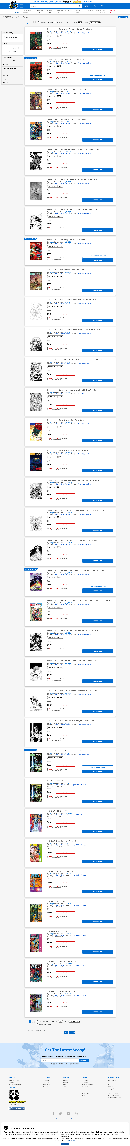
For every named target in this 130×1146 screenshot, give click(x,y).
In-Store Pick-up (112, 1080)
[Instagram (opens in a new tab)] (76, 1114)
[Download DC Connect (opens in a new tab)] (20, 1108)
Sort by (86, 22)
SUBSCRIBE (84, 1060)
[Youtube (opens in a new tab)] (68, 1114)
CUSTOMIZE (57, 1144)
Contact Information (14, 1080)
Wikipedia (11, 1082)
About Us (12, 1077)
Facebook (65, 1080)
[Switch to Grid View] (35, 22)
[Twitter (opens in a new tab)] (60, 1114)
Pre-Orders (84, 1095)
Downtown (46, 1080)
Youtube (65, 1086)
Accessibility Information (114, 1097)
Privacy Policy (111, 1089)
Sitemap (110, 1082)
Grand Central (46, 1082)
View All (12, 61)
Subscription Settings (87, 1084)
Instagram (65, 1082)
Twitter (64, 1084)
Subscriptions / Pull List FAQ (89, 1089)
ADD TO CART (97, 49)
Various (67, 33)
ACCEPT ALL (65, 1144)
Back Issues (74, 1064)
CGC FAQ (110, 1086)
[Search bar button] (80, 6)
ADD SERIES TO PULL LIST (98, 75)
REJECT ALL (73, 1144)
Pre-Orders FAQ (85, 1093)
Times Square (46, 1084)
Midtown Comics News (15, 1084)
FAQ (109, 1084)
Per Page (74, 22)
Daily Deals (63, 1064)
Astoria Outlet (46, 1086)
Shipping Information (113, 1095)
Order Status (85, 1080)
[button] (21, 6)
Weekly (54, 1064)
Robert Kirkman (59, 33)
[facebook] (53, 1114)
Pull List (84, 1091)
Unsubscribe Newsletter (114, 1091)
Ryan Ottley (82, 33)
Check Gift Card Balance (88, 1086)
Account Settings (86, 1082)
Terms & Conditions (113, 1093)
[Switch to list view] (29, 22)
